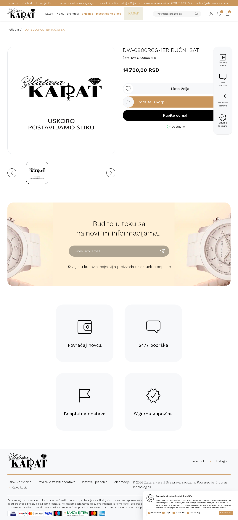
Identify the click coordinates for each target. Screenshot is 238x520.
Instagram (223, 461)
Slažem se (225, 512)
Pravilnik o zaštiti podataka (55, 482)
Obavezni (156, 512)
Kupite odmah (176, 115)
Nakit (60, 13)
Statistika (180, 512)
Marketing (195, 512)
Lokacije (41, 3)
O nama (12, 3)
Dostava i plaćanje (94, 482)
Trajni (168, 512)
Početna (13, 29)
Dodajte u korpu (152, 102)
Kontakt (27, 3)
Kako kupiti (20, 487)
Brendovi (73, 13)
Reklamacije (121, 482)
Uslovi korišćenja (19, 482)
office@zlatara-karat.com (213, 3)
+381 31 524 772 (181, 3)
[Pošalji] (162, 251)
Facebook (198, 461)
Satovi (49, 13)
